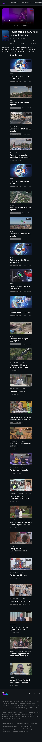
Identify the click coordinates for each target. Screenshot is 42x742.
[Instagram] (35, 693)
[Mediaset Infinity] (4, 2)
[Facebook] (30, 693)
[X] (39, 693)
